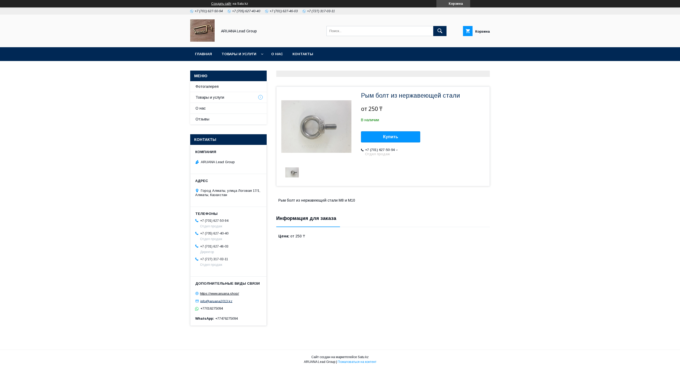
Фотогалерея (207, 86)
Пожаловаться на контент (357, 362)
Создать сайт (221, 4)
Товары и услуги (239, 54)
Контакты (302, 54)
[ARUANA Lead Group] (202, 40)
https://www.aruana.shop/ (219, 294)
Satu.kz (363, 357)
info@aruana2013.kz (216, 301)
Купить (390, 136)
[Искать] (440, 31)
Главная (203, 54)
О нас (277, 54)
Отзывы (202, 119)
